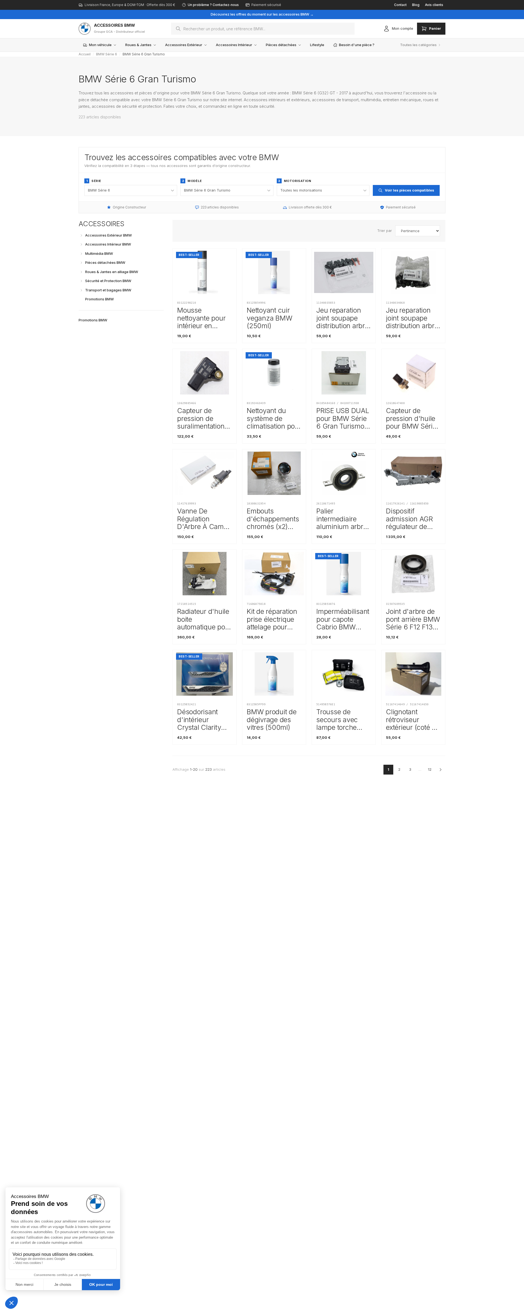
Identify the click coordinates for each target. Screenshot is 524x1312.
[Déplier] (81, 235)
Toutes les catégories (418, 45)
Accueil (85, 54)
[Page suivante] (440, 770)
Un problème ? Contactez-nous (213, 5)
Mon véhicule (100, 45)
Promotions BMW (93, 320)
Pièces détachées (281, 45)
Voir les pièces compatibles (409, 190)
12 (429, 769)
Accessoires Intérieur (234, 45)
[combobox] (263, 29)
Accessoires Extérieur (183, 45)
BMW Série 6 (106, 54)
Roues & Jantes (138, 45)
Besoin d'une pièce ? (356, 45)
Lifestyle (317, 45)
